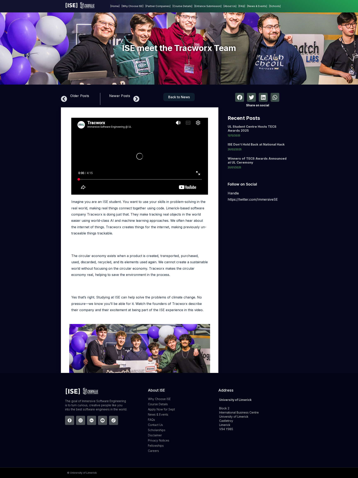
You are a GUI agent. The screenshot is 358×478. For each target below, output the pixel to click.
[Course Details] (182, 6)
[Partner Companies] (158, 6)
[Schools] (275, 6)
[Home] (115, 6)
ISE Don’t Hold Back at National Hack (256, 144)
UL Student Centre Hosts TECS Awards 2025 (252, 128)
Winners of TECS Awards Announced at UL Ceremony (257, 160)
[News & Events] (257, 6)
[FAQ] (241, 6)
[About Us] (230, 6)
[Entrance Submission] (207, 6)
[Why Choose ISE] (132, 6)
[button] (239, 97)
